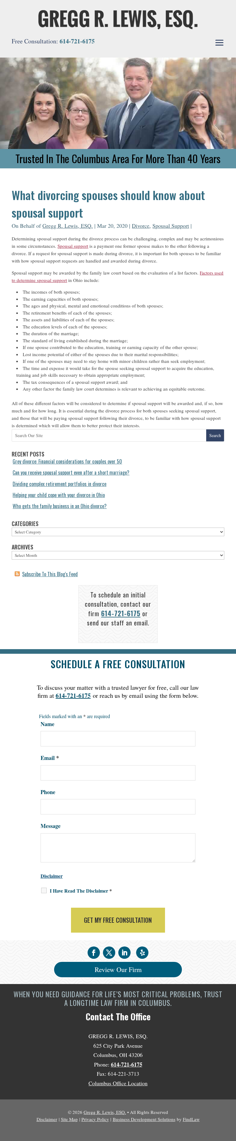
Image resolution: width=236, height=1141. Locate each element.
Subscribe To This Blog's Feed (50, 574)
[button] (219, 42)
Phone (48, 792)
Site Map (69, 1119)
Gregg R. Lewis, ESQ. (67, 225)
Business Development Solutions (144, 1119)
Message (51, 826)
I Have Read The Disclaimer (81, 891)
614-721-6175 (77, 41)
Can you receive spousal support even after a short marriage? (71, 472)
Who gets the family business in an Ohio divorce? (60, 506)
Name (47, 724)
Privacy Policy (95, 1119)
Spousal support (72, 246)
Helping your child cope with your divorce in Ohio (59, 495)
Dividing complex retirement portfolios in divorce (59, 484)
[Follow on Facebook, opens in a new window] (94, 952)
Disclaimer (52, 875)
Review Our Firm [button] (118, 969)
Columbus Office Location (118, 1083)
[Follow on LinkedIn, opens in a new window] (124, 952)
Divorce (140, 225)
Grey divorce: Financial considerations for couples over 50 (67, 461)
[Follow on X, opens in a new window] (109, 952)
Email (50, 758)
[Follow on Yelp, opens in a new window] (142, 952)
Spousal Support (170, 225)
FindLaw (191, 1119)
